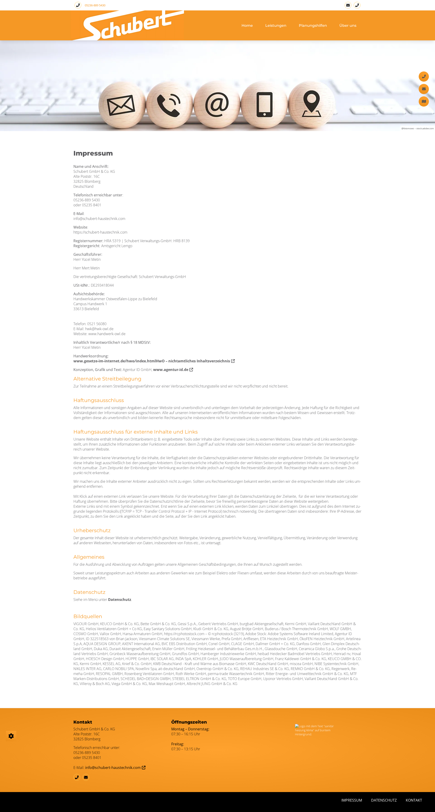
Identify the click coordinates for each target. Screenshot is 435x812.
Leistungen (275, 25)
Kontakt (414, 800)
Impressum (351, 800)
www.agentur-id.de (170, 369)
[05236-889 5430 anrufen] (77, 5)
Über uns (347, 25)
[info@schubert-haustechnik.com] (348, 5)
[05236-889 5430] (357, 5)
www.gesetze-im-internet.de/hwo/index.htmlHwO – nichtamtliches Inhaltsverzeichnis (151, 360)
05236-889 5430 (95, 5)
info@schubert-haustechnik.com (113, 767)
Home (247, 25)
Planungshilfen (313, 25)
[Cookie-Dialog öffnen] (11, 736)
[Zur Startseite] (127, 25)
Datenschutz (119, 599)
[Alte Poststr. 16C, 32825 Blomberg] (424, 101)
